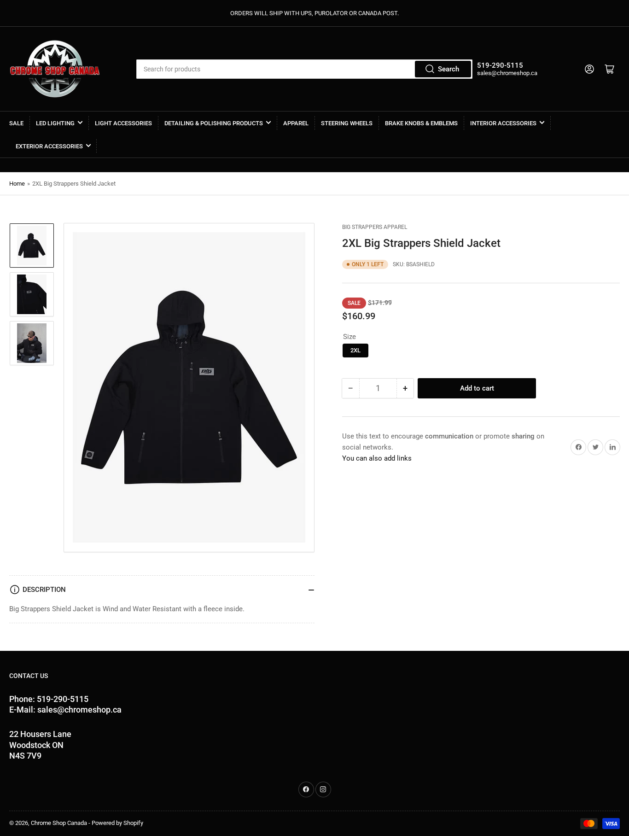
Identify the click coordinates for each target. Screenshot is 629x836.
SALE (16, 123)
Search (448, 69)
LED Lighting (55, 123)
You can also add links (377, 458)
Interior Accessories (503, 123)
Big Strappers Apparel (374, 227)
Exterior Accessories (49, 146)
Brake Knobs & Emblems (421, 123)
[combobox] (304, 69)
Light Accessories (123, 123)
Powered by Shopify (117, 822)
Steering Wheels (347, 123)
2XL (355, 350)
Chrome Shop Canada (59, 822)
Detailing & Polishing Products (213, 123)
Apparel (296, 123)
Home (17, 183)
